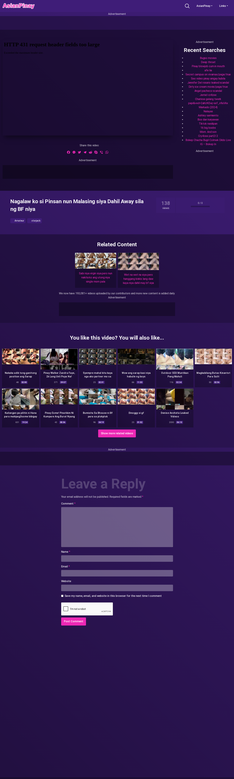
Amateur (19, 220)
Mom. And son (208, 131)
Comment (68, 503)
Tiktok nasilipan (208, 123)
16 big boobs (208, 127)
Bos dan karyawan (208, 119)
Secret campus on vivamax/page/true (208, 74)
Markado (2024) (208, 107)
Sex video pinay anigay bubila (208, 78)
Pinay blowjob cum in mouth (208, 66)
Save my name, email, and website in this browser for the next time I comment (113, 595)
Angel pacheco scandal (208, 90)
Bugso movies (208, 58)
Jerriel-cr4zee (208, 95)
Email (65, 566)
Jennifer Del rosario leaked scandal (208, 82)
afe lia (208, 70)
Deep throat (208, 62)
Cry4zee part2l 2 (208, 136)
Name (65, 551)
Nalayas (208, 111)
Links (222, 6)
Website (66, 581)
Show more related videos (117, 433)
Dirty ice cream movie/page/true (208, 86)
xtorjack (35, 220)
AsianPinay (203, 6)
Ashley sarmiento (208, 115)
